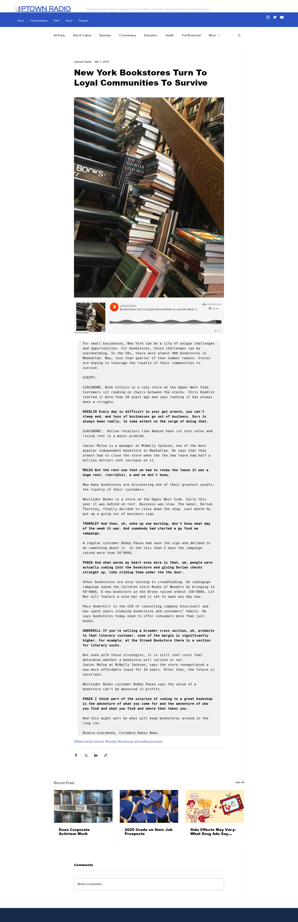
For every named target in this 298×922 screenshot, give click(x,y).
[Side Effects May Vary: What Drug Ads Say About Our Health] (214, 806)
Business (105, 35)
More (212, 35)
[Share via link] (106, 755)
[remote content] (149, 317)
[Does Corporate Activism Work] (83, 806)
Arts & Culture (82, 35)
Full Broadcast (191, 35)
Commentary (127, 35)
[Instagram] (268, 17)
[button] (239, 35)
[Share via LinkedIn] (96, 755)
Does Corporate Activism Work (74, 832)
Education (150, 35)
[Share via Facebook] (76, 755)
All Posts (59, 35)
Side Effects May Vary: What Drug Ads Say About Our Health (213, 832)
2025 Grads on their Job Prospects (149, 832)
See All (240, 782)
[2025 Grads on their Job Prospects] (149, 806)
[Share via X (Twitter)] (86, 755)
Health (169, 35)
